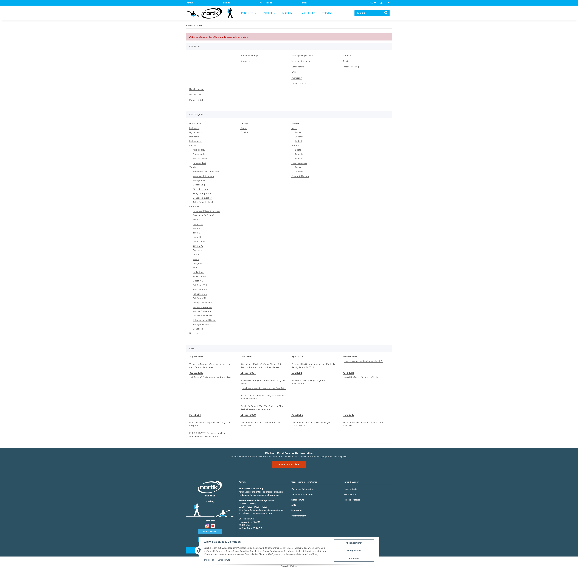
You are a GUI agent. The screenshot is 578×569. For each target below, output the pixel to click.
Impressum (209, 559)
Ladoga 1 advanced (202, 302)
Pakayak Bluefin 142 (203, 324)
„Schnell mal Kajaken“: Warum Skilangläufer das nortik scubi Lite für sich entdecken (262, 366)
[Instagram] (207, 526)
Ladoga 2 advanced (202, 307)
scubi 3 (196, 232)
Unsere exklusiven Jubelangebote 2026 (363, 361)
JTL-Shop (293, 566)
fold (195, 267)
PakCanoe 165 (200, 293)
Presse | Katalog (265, 3)
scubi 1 (196, 219)
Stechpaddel (199, 154)
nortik (294, 128)
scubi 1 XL (198, 237)
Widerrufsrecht (299, 83)
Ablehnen (354, 558)
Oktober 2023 (248, 415)
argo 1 (196, 254)
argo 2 (196, 259)
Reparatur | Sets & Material (206, 211)
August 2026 (196, 356)
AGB (294, 72)
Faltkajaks (194, 128)
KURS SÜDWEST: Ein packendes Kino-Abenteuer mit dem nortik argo (207, 435)
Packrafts (194, 136)
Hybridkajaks (195, 132)
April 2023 (297, 415)
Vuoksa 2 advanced (202, 311)
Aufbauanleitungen (250, 55)
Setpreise (194, 333)
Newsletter (226, 3)
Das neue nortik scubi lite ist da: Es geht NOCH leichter (311, 424)
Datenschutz (224, 559)
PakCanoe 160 (200, 289)
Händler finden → (210, 531)
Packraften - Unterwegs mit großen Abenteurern (309, 382)
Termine (327, 13)
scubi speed (199, 241)
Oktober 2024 (248, 373)
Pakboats (296, 145)
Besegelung (199, 184)
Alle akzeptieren (354, 542)
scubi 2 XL (198, 245)
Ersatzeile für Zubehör (204, 215)
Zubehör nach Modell (203, 202)
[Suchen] (386, 13)
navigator (197, 263)
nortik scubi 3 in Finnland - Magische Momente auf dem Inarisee (263, 397)
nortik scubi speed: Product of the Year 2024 (264, 388)
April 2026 (297, 356)
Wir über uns (195, 94)
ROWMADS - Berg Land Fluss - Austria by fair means (263, 382)
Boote (244, 128)
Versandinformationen (302, 61)
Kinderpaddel (199, 163)
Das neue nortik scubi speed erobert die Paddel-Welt (260, 424)
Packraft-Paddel (201, 158)
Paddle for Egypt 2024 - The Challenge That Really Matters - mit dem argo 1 (262, 408)
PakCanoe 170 (200, 298)
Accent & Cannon (300, 176)
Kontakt (190, 3)
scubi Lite (198, 224)
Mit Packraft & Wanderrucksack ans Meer (211, 377)
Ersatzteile (194, 206)
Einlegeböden (199, 180)
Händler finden (196, 89)
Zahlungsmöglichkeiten (303, 55)
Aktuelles (308, 13)
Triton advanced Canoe (204, 320)
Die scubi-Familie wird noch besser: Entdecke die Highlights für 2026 (314, 366)
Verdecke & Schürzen (203, 176)
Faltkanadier (195, 141)
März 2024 (195, 415)
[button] (381, 3)
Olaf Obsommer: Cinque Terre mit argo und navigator (209, 424)
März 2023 (348, 415)
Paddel (192, 145)
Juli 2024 (297, 373)
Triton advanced (299, 163)
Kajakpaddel (199, 149)
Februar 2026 (350, 356)
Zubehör (193, 167)
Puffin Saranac (200, 276)
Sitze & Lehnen (200, 189)
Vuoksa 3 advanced (202, 315)
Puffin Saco (198, 272)
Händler (304, 3)
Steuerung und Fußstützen (206, 171)
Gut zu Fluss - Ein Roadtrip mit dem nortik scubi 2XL (363, 424)
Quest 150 (198, 280)
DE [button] (371, 2)
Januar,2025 (196, 373)
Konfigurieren (354, 550)
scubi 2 (196, 228)
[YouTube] (213, 526)
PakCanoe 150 (200, 285)
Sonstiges (198, 328)
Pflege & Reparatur (202, 193)
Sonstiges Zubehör (202, 197)
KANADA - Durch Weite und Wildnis (361, 377)
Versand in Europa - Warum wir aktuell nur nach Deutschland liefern (209, 366)
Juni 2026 (246, 356)
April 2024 (348, 373)
